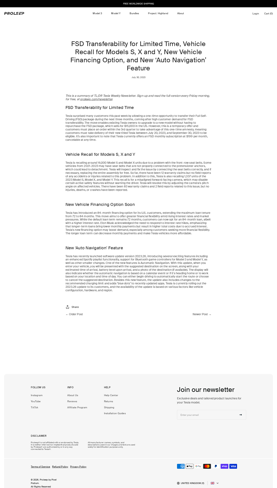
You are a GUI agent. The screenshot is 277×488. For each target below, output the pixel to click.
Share (75, 307)
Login (256, 14)
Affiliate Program (77, 407)
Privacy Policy (78, 466)
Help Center (111, 395)
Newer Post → (202, 314)
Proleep (44, 479)
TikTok (34, 407)
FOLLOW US (38, 387)
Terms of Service (40, 466)
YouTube (36, 401)
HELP (107, 387)
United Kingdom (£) (192, 483)
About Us (72, 395)
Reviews (72, 401)
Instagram (37, 395)
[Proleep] (14, 13)
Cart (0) (269, 14)
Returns (108, 401)
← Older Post (74, 314)
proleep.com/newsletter (96, 99)
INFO (70, 387)
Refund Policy (60, 466)
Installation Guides (115, 413)
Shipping (109, 407)
